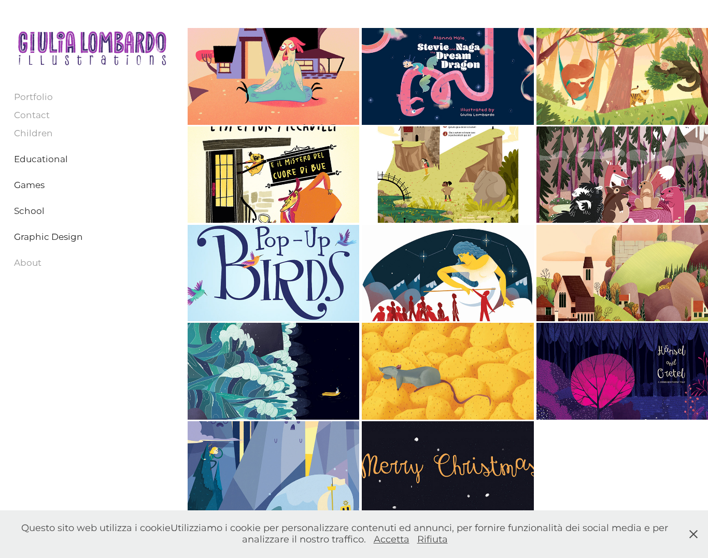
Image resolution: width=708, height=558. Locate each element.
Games (29, 185)
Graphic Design (48, 237)
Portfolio (33, 97)
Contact (32, 115)
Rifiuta (432, 539)
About (27, 263)
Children (33, 133)
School (29, 211)
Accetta (391, 539)
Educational (41, 159)
